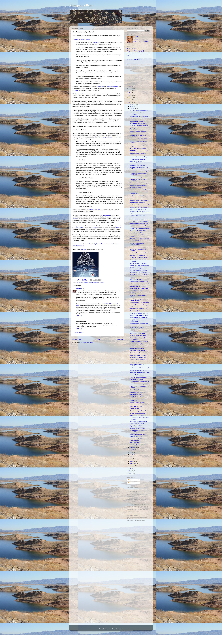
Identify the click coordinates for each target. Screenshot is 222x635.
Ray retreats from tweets (136, 406)
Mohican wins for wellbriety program (139, 219)
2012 (130, 95)
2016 (130, 86)
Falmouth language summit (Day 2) (139, 207)
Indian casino (106, 215)
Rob (79, 280)
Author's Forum (131, 53)
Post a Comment (79, 332)
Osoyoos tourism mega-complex (138, 177)
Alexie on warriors (134, 442)
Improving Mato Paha (135, 394)
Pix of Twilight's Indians (136, 293)
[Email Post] (91, 280)
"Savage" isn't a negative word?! (138, 257)
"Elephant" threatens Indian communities (137, 216)
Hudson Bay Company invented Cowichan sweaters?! (138, 328)
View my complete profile (141, 41)
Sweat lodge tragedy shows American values (137, 299)
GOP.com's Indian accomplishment (139, 381)
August (132, 450)
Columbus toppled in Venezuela (138, 415)
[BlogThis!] (96, 280)
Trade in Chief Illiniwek (136, 290)
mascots (101, 86)
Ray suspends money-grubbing (138, 156)
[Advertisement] (137, 535)
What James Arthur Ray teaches (138, 421)
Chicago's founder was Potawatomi (139, 317)
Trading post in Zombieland (137, 392)
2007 (130, 471)
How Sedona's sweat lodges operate (140, 228)
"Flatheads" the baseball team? (138, 377)
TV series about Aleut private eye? (139, 183)
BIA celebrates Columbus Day (138, 357)
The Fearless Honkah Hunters (138, 333)
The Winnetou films (135, 277)
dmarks (78, 288)
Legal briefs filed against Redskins (139, 223)
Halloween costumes (113, 86)
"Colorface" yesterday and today (138, 270)
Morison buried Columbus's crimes (139, 390)
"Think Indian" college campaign (138, 268)
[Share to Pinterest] (100, 280)
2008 (130, 468)
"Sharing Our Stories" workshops (139, 311)
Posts (130, 479)
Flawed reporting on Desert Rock (139, 411)
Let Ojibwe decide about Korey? (138, 335)
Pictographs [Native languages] (135, 51)
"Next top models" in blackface (138, 159)
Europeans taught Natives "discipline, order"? (137, 439)
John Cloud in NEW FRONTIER (138, 139)
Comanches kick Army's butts (138, 230)
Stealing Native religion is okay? (138, 274)
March (132, 461)
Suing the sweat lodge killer (137, 202)
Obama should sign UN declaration (139, 302)
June (131, 454)
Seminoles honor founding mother (139, 200)
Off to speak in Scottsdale (137, 232)
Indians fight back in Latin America (139, 118)
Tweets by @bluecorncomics (134, 59)
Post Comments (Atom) (86, 342)
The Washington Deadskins (137, 121)
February (132, 463)
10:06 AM (79, 316)
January (132, 465)
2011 (130, 97)
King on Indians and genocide (138, 428)
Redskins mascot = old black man (139, 281)
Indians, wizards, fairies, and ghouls (139, 284)
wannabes (90, 226)
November (133, 106)
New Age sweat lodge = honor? (138, 370)
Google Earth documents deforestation (136, 320)
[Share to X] (97, 280)
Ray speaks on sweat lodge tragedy (139, 384)
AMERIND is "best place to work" (139, 151)
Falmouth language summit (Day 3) (139, 189)
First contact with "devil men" (137, 353)
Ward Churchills (79, 227)
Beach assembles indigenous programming (138, 399)
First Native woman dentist (137, 348)
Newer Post (76, 339)
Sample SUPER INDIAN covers (138, 308)
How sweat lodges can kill (137, 423)
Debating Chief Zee (135, 241)
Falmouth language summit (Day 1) (139, 226)
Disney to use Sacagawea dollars (139, 288)
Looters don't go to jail (136, 436)
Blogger (121, 628)
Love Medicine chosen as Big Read (139, 221)
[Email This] (94, 280)
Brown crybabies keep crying (137, 413)
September (133, 447)
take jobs (118, 227)
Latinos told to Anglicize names (138, 209)
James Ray (80, 282)
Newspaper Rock (81, 5)
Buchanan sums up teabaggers (138, 272)
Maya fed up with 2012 (136, 426)
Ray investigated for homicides (138, 355)
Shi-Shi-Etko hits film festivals (138, 148)
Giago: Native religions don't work (139, 313)
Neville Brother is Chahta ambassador (136, 162)
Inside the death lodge (136, 279)
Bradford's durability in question (138, 331)
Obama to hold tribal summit (137, 374)
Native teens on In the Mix (137, 396)
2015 (130, 88)
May (131, 456)
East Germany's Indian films (137, 255)
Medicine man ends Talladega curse (139, 265)
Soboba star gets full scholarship (138, 185)
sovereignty (75, 90)
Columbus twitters (134, 408)
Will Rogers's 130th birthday (137, 123)
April (131, 459)
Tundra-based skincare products (138, 247)
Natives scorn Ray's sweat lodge (138, 171)
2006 (130, 473)
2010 (130, 99)
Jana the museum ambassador (138, 263)
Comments (132, 482)
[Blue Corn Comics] (132, 80)
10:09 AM (79, 329)
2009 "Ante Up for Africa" (136, 379)
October (132, 108)
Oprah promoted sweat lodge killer (139, 341)
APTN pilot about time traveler (138, 286)
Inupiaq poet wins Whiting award (138, 165)
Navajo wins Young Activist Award (139, 125)
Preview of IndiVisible (135, 198)
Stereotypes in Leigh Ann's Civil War (139, 238)
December (133, 104)
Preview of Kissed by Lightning (138, 343)
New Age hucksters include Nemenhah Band (137, 244)
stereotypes (92, 282)
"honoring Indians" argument (83, 94)
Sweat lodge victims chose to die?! (139, 350)
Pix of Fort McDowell (135, 187)
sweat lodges (99, 282)
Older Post (119, 339)
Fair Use (129, 506)
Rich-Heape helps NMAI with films (139, 359)
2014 (130, 90)
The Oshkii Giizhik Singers (137, 346)
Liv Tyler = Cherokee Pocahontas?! (139, 110)
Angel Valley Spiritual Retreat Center (99, 244)
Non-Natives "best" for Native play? (139, 368)
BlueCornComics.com (132, 49)
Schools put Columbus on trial (138, 444)
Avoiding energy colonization (137, 195)
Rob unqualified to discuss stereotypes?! (137, 113)
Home (98, 339)
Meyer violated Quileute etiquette (139, 116)
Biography (136, 39)
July (131, 452)
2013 (130, 93)
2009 (130, 102)
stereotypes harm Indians (94, 209)
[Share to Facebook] (99, 280)
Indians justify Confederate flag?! (139, 315)
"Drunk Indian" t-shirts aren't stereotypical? (137, 338)
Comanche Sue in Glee (136, 362)
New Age (95, 42)
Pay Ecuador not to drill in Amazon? (139, 205)
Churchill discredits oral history (138, 434)
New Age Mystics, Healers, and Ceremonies (107, 137)
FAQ (128, 55)
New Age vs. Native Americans (81, 39)
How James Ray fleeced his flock (139, 253)
